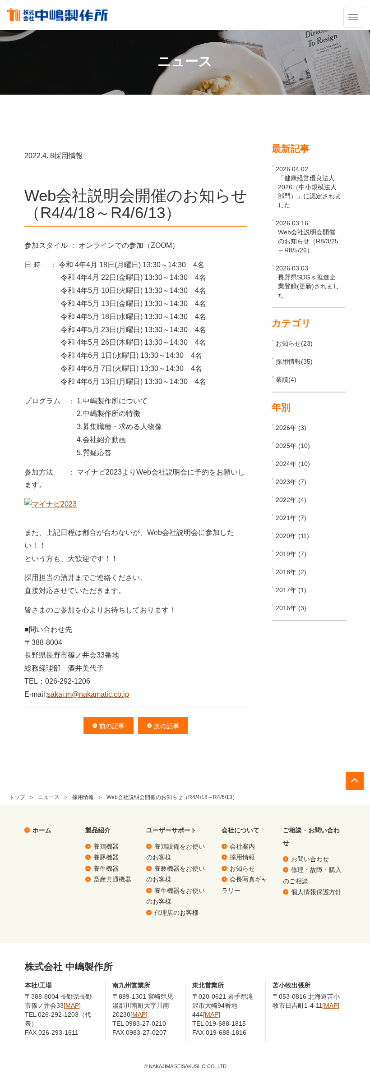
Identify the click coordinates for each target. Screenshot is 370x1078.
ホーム (41, 830)
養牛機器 (106, 868)
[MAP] (72, 1005)
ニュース (49, 797)
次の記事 (166, 726)
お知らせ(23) (294, 343)
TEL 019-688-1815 (219, 1023)
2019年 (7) (291, 553)
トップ (17, 797)
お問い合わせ (310, 859)
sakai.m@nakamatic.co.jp (88, 694)
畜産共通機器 (112, 879)
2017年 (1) (291, 590)
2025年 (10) (293, 445)
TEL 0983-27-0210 (139, 1023)
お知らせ (242, 868)
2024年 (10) (293, 463)
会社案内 (242, 846)
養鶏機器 (106, 846)
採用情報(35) (294, 361)
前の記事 (112, 726)
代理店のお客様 (176, 912)
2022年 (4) (291, 499)
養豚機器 (106, 857)
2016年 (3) (291, 608)
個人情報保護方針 (316, 891)
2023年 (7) (291, 481)
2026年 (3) (291, 427)
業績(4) (286, 379)
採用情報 (83, 797)
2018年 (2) (291, 572)
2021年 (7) (291, 517)
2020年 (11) (292, 535)
